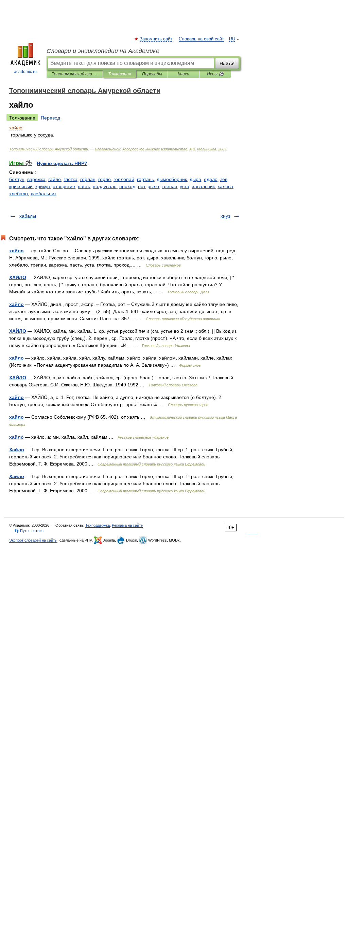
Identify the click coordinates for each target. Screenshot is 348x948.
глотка (70, 179)
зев (223, 179)
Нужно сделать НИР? (62, 163)
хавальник (203, 186)
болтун (16, 179)
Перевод (50, 118)
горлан (87, 179)
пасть (84, 186)
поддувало (105, 186)
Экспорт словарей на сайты (33, 540)
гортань (145, 179)
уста (184, 186)
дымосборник (172, 179)
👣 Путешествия (29, 531)
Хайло (16, 449)
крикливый (21, 186)
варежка (36, 179)
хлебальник (43, 193)
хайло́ (16, 437)
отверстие (64, 186)
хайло (16, 250)
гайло (54, 179)
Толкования (119, 74)
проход (127, 186)
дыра (195, 179)
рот (141, 186)
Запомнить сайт (156, 39)
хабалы (27, 216)
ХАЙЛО (17, 277)
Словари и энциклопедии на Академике (103, 51)
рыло (153, 186)
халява (225, 186)
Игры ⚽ (215, 74)
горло (104, 179)
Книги (183, 74)
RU (232, 39)
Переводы (152, 74)
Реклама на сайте (127, 525)
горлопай (124, 179)
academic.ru (25, 71)
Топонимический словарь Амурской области (75, 74)
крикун (42, 186)
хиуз (225, 216)
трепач (169, 186)
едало (211, 179)
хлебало (18, 193)
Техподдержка (97, 525)
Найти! (227, 63)
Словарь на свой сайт (201, 39)
